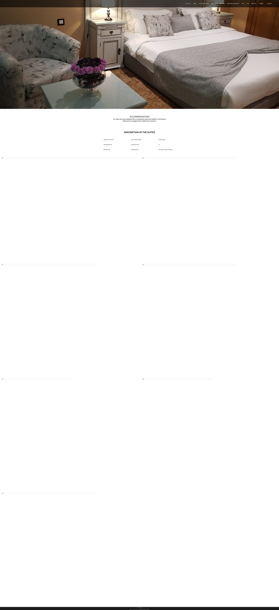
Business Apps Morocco (144, 609)
